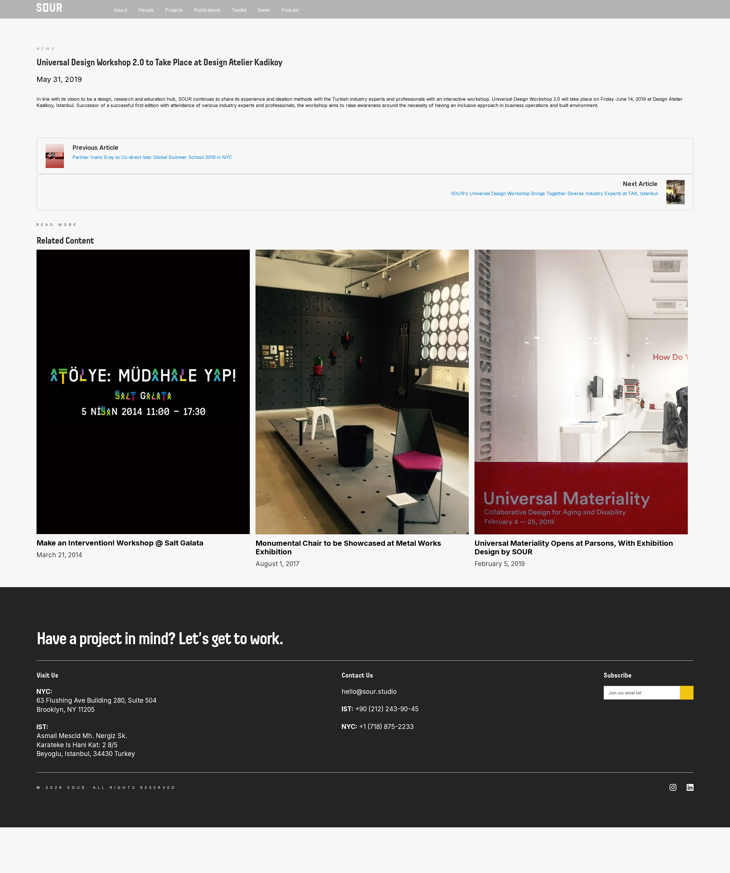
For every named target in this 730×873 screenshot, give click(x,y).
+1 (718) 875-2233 (378, 726)
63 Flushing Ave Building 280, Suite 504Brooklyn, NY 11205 (96, 700)
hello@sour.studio (369, 691)
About (120, 10)
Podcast (290, 10)
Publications (207, 10)
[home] (49, 7)
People (146, 10)
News (264, 10)
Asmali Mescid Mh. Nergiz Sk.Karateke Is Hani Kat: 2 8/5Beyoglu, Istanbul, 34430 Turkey (85, 740)
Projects (174, 10)
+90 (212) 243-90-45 (380, 709)
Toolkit (239, 10)
